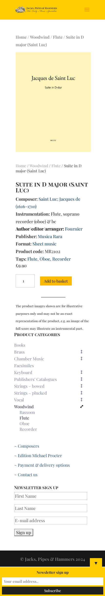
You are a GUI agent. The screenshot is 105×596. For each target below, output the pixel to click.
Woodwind (40, 37)
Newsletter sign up (53, 572)
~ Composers (26, 446)
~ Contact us (26, 474)
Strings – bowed (29, 386)
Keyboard (23, 372)
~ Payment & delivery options (42, 465)
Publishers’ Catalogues (35, 379)
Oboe (45, 259)
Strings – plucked (30, 393)
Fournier (74, 229)
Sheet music (44, 244)
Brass (19, 351)
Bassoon (27, 412)
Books (19, 345)
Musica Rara (50, 236)
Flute (58, 37)
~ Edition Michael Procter (38, 455)
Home (21, 37)
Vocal (19, 399)
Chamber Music (29, 358)
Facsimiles (24, 365)
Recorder (61, 259)
